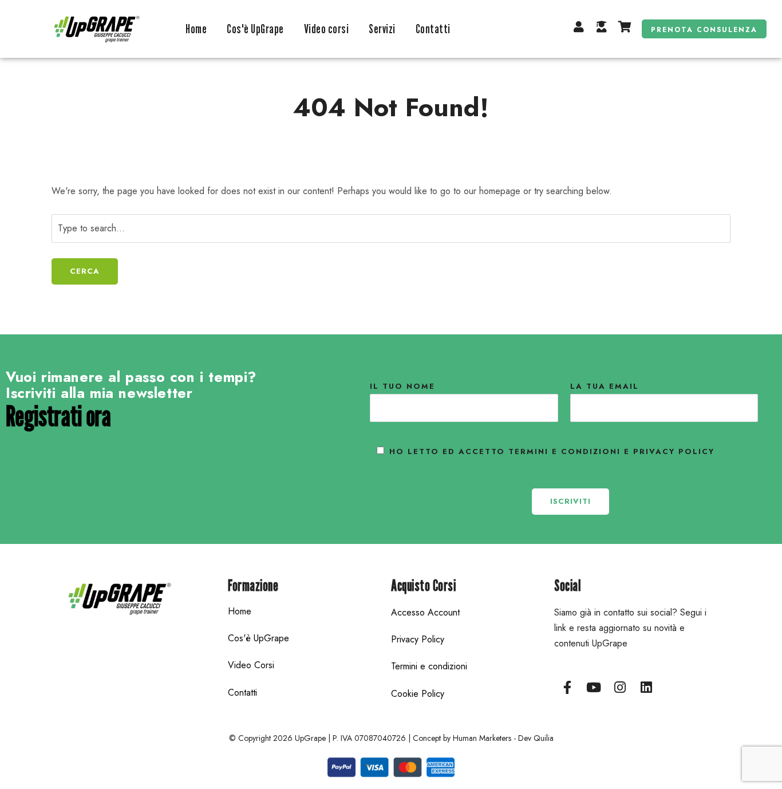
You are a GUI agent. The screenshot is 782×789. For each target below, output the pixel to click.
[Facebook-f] (567, 687)
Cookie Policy (417, 693)
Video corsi (326, 28)
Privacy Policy (417, 639)
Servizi (382, 28)
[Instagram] (620, 687)
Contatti (433, 28)
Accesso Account (425, 612)
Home (196, 28)
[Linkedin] (646, 687)
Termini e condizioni (429, 666)
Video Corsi (251, 665)
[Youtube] (593, 687)
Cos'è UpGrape (255, 28)
